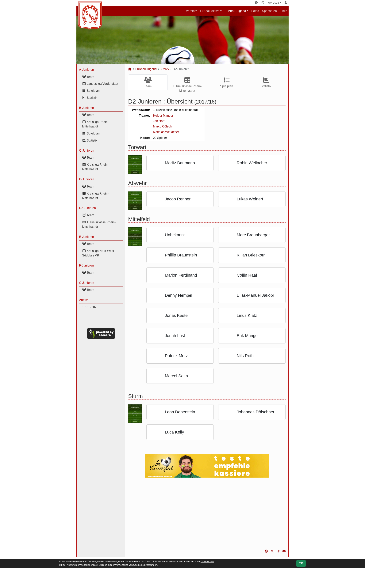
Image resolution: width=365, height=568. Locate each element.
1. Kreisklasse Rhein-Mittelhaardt (99, 224)
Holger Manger (163, 115)
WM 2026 (273, 2)
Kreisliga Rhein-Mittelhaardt (95, 124)
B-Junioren (86, 107)
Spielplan (93, 90)
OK (301, 563)
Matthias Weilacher (166, 132)
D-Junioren (86, 179)
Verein (190, 11)
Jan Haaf (159, 121)
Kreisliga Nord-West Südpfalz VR (98, 253)
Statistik (91, 97)
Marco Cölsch (162, 126)
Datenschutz (207, 561)
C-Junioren (86, 150)
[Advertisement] (207, 513)
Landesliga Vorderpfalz (102, 83)
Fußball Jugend (235, 11)
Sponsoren (269, 11)
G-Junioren (86, 282)
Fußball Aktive (209, 11)
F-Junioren (86, 265)
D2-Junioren (87, 208)
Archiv (83, 299)
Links (283, 11)
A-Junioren (86, 69)
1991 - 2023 (90, 307)
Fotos (255, 11)
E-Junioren (86, 236)
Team (90, 76)
